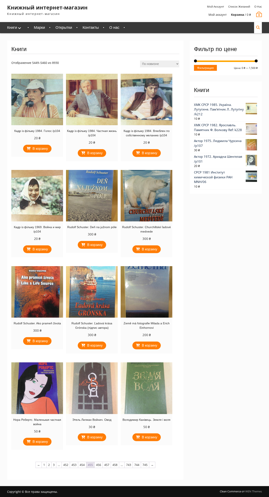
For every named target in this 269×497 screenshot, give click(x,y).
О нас (258, 6)
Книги (12, 27)
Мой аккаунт (215, 6)
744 (136, 465)
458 (114, 465)
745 (145, 465)
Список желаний (239, 6)
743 (128, 465)
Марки (39, 27)
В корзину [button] (40, 148)
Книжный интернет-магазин (47, 7)
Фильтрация (205, 68)
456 (98, 465)
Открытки (63, 27)
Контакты (91, 27)
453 (73, 465)
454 (82, 465)
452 (65, 465)
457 (106, 465)
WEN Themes (253, 491)
